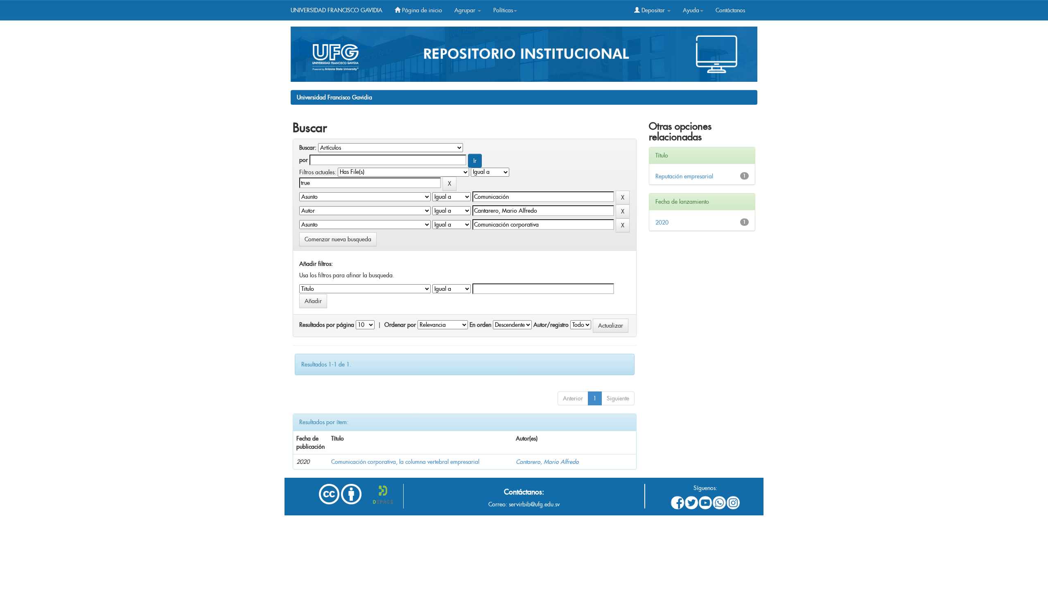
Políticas (503, 10)
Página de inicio (421, 10)
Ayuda (691, 10)
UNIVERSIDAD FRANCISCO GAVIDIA (336, 10)
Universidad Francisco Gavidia (334, 97)
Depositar (653, 10)
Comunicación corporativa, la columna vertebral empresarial (405, 461)
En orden (480, 324)
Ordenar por (400, 324)
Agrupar (465, 10)
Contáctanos (730, 10)
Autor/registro (551, 324)
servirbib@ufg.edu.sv (534, 504)
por (303, 160)
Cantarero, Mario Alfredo (547, 461)
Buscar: (307, 147)
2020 (662, 222)
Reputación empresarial (684, 176)
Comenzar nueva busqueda (338, 239)
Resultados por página (326, 324)
